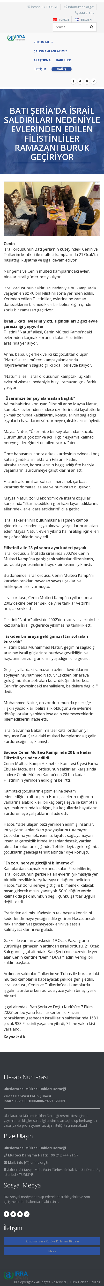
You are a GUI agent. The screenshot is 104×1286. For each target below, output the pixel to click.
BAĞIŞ (61, 69)
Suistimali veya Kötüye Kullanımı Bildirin (52, 1241)
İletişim (40, 69)
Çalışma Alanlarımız (50, 51)
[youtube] (87, 81)
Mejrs (52, 1251)
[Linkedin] (94, 81)
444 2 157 (86, 13)
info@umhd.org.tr (81, 7)
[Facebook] (73, 81)
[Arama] (92, 27)
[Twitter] (80, 81)
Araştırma (42, 60)
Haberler (63, 60)
